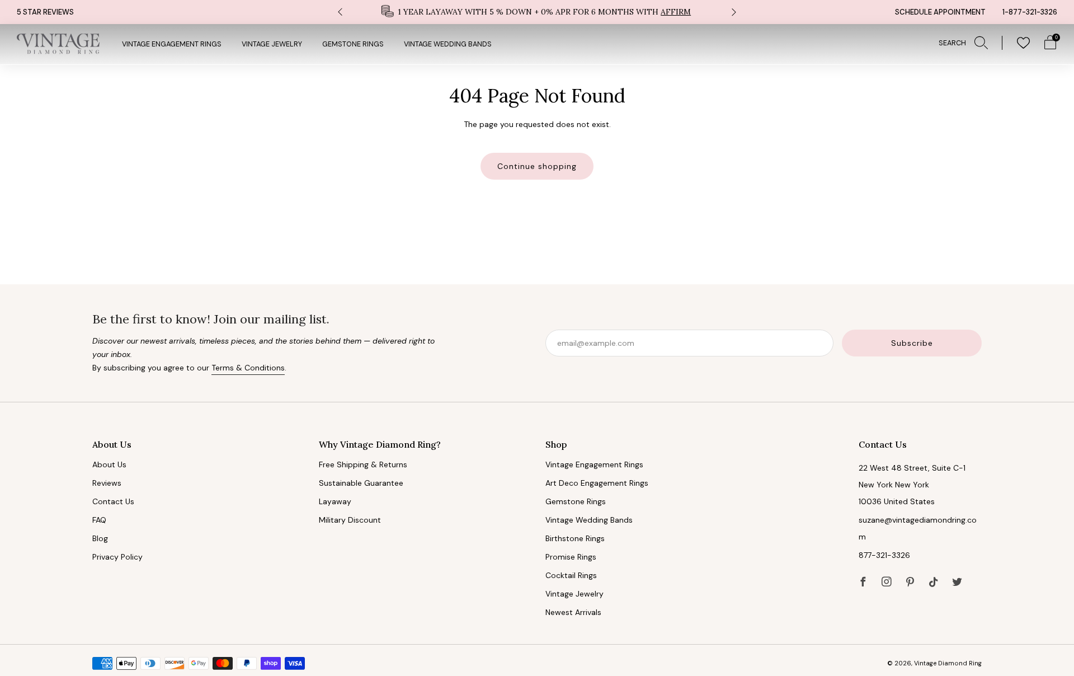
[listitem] (537, 12)
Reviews (106, 483)
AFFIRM (676, 12)
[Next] (734, 12)
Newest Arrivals (573, 612)
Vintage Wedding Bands (448, 44)
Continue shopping (537, 166)
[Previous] (340, 12)
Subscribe (912, 343)
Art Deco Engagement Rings (596, 483)
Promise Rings (570, 557)
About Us (109, 464)
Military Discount (350, 520)
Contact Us (113, 501)
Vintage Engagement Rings (172, 44)
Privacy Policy (117, 557)
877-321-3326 (884, 555)
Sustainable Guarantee (361, 483)
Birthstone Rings (575, 538)
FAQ (99, 520)
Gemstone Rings (353, 44)
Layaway (335, 501)
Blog (100, 538)
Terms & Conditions (248, 368)
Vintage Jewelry (272, 44)
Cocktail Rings (571, 575)
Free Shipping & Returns (363, 464)
